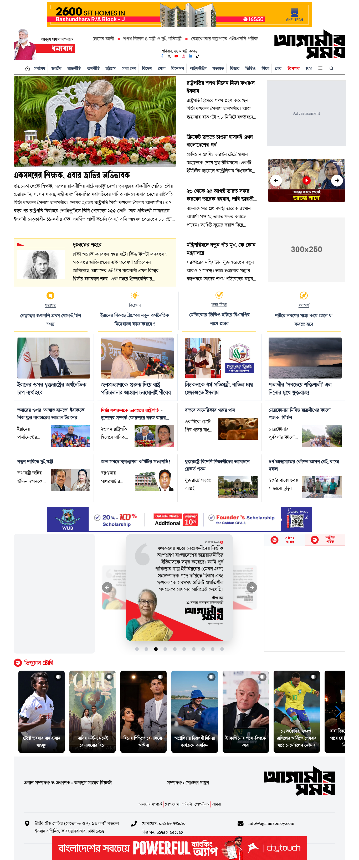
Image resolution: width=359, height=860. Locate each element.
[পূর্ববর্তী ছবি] (107, 587)
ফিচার (234, 68)
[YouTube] (176, 56)
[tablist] (304, 540)
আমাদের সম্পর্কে (150, 804)
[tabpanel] (304, 598)
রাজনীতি (74, 68)
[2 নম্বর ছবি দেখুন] (146, 649)
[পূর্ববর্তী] (276, 180)
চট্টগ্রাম (111, 68)
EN (309, 68)
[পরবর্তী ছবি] (252, 587)
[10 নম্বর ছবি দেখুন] (222, 649)
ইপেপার (294, 68)
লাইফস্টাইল (198, 68)
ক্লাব (278, 68)
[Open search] (332, 68)
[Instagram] (183, 56)
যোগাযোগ (172, 804)
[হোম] (26, 68)
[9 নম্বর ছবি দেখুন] (212, 649)
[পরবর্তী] (337, 180)
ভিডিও (250, 68)
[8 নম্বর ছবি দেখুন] (203, 649)
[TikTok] (197, 56)
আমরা (216, 804)
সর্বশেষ (39, 68)
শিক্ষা (265, 68)
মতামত (218, 68)
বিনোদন (177, 68)
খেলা (161, 68)
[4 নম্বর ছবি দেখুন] (165, 649)
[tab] (284, 540)
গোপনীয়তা (201, 804)
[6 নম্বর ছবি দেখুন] (184, 649)
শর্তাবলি (186, 804)
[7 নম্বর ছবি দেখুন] (193, 649)
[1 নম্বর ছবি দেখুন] (137, 649)
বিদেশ (147, 68)
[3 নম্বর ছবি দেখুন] (156, 649)
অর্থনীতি (93, 68)
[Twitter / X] (169, 56)
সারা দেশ (129, 68)
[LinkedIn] (190, 56)
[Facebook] (162, 56)
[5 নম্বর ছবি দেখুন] (174, 649)
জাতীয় (56, 68)
